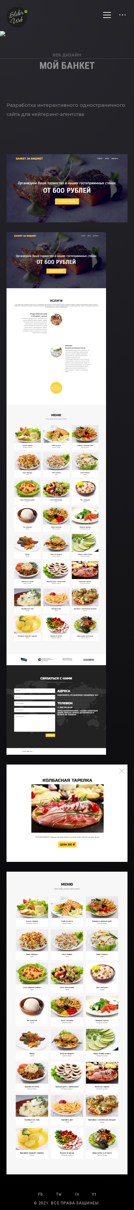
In (77, 1194)
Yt (94, 1194)
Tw (59, 1194)
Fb (40, 1194)
